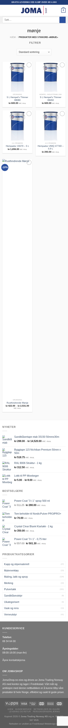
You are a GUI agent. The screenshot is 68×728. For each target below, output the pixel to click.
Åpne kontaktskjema (13, 660)
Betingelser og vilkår (47, 709)
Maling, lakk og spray (16, 576)
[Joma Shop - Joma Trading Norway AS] (34, 10)
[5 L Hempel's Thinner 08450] (51, 77)
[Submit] (62, 20)
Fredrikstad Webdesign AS (45, 723)
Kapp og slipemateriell (16, 564)
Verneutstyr (10, 614)
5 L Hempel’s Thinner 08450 (50, 98)
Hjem (13, 37)
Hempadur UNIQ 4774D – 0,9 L (51, 147)
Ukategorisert (11, 602)
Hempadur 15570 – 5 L (17, 146)
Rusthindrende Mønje (17, 403)
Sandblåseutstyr (13, 595)
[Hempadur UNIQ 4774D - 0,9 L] (51, 125)
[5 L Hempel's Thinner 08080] (17, 77)
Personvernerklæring (46, 712)
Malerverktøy (11, 570)
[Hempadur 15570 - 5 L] (17, 125)
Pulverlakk (10, 589)
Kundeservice (23, 709)
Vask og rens (11, 608)
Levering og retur (20, 712)
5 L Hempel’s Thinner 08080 (17, 98)
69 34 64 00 (9, 641)
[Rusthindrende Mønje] (17, 278)
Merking (8, 583)
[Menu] (4, 10)
